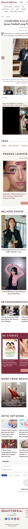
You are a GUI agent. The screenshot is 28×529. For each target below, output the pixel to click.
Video (17, 9)
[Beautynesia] (9, 2)
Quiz (23, 7)
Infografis (23, 9)
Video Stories (5, 9)
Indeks (5, 11)
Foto (12, 9)
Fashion (8, 17)
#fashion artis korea (14, 145)
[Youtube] (18, 519)
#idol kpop (24, 145)
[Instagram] (12, 519)
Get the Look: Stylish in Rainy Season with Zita (15, 105)
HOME (21, 2)
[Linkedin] (15, 519)
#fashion (4, 145)
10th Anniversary (8, 7)
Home (2, 17)
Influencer (16, 7)
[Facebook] (6, 519)
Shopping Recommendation (17, 11)
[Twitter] (9, 519)
